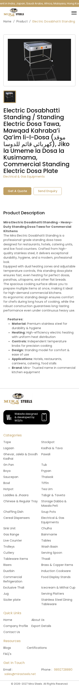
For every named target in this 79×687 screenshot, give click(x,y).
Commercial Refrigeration (12, 579)
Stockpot (48, 442)
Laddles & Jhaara (15, 495)
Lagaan (8, 448)
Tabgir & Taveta (53, 495)
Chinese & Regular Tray (20, 501)
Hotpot (8, 489)
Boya (7, 471)
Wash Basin (49, 546)
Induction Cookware (56, 571)
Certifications (37, 648)
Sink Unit (9, 528)
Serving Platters (52, 593)
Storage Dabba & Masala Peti (54, 503)
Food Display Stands (56, 577)
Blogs (7, 648)
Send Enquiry (47, 191)
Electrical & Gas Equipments (52, 520)
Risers (7, 565)
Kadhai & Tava (52, 448)
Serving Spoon (51, 553)
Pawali (45, 454)
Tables (46, 540)
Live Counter (12, 540)
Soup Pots (48, 512)
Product (22, 21)
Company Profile (15, 626)
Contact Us (11, 632)
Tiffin (45, 483)
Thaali (45, 559)
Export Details (41, 626)
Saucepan (10, 477)
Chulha (46, 528)
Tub (44, 465)
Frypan (46, 471)
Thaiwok (47, 477)
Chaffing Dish (13, 512)
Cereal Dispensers (16, 518)
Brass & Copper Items (57, 565)
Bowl (6, 483)
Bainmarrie (49, 534)
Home (7, 21)
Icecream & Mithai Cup (58, 587)
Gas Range (11, 534)
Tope (7, 442)
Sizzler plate (12, 600)
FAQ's (7, 654)
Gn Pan (8, 465)
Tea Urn (47, 489)
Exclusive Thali (13, 587)
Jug (6, 593)
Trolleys (9, 546)
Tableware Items (15, 559)
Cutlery (8, 553)
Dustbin (9, 571)
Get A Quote (17, 191)
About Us (37, 620)
